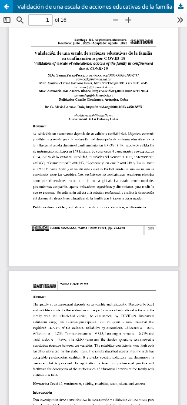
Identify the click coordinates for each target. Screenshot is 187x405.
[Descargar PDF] (180, 6)
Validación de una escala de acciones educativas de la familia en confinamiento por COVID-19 (102, 6)
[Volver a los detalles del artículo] (6, 6)
